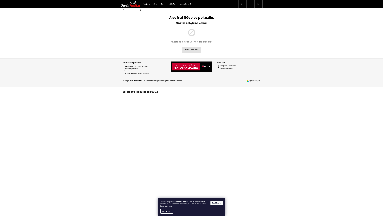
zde (170, 206)
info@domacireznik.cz (228, 66)
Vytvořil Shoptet (255, 81)
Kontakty (127, 71)
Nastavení (166, 211)
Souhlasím (216, 203)
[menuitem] (150, 4)
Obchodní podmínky (131, 69)
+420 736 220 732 (226, 68)
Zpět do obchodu (191, 50)
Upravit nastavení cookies (174, 81)
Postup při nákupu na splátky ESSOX (136, 73)
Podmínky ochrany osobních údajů (136, 66)
